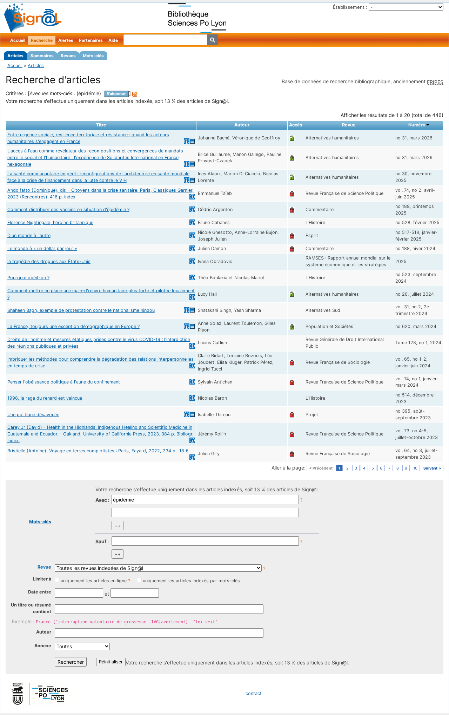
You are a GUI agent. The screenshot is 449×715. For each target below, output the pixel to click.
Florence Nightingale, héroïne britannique (50, 222)
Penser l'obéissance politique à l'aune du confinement (63, 382)
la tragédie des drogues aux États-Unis (49, 261)
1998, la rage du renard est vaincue (44, 398)
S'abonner (116, 93)
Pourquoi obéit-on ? (28, 277)
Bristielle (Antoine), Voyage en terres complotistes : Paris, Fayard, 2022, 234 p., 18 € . (99, 450)
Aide (113, 40)
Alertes (65, 40)
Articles (15, 55)
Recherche (42, 40)
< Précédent (321, 468)
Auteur (43, 632)
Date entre (39, 592)
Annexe (42, 645)
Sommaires (42, 55)
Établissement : (350, 7)
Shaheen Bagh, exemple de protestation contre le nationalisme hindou (81, 310)
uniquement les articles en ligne (94, 580)
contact (254, 693)
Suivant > (432, 468)
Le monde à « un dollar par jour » (42, 248)
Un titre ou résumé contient (31, 608)
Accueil (17, 40)
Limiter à (42, 579)
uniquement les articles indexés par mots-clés (191, 580)
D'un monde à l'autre (29, 235)
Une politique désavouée (33, 414)
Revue (44, 567)
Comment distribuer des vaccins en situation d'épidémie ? (68, 209)
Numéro (416, 124)
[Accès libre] (292, 137)
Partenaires (91, 40)
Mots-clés (93, 55)
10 (415, 468)
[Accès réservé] (292, 193)
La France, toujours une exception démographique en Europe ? (73, 326)
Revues (68, 55)
